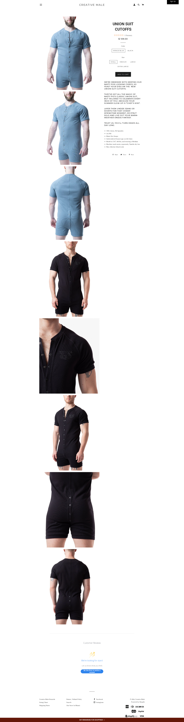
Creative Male (92, 4)
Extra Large (123, 66)
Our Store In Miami (73, 705)
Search (68, 702)
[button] (92, 720)
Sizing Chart (43, 702)
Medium (123, 62)
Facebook (99, 699)
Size (123, 57)
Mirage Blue (118, 50)
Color (123, 46)
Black (130, 50)
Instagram (100, 702)
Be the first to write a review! (92, 671)
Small (113, 62)
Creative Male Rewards (47, 699)
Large (133, 62)
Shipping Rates (44, 705)
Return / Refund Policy (74, 699)
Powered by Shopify (138, 702)
